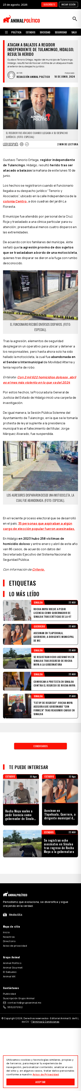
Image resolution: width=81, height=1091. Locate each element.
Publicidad (9, 993)
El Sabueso (9, 972)
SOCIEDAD (45, 32)
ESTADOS (30, 32)
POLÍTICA (16, 32)
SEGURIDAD (61, 32)
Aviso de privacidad (15, 945)
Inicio (6, 932)
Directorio (9, 941)
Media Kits (15, 914)
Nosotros (9, 937)
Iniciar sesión (68, 4)
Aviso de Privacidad (46, 1074)
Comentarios (40, 746)
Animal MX (9, 976)
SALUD (74, 32)
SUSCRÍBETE (49, 4)
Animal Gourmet (13, 967)
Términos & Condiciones (45, 1021)
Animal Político (12, 963)
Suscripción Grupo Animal (18, 998)
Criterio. (38, 569)
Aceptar (40, 1082)
